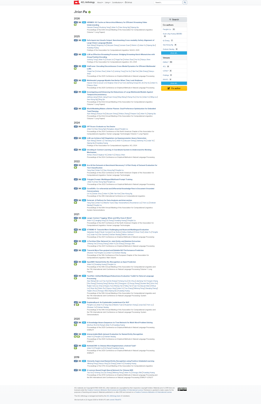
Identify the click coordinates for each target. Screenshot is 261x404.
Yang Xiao (91, 170)
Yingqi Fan (119, 59)
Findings (166, 75)
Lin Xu (89, 194)
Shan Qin (93, 288)
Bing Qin (102, 99)
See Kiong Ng (168, 45)
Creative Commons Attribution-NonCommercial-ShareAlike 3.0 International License (115, 390)
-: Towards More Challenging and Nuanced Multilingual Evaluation (118, 230)
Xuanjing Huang (93, 48)
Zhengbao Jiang (112, 129)
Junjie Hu (93, 234)
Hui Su (137, 59)
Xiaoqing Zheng (151, 288)
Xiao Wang (91, 281)
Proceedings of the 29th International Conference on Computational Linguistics (116, 196)
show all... (174, 53)
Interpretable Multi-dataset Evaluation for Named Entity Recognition (115, 334)
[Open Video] (75, 168)
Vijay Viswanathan (121, 203)
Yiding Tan (128, 286)
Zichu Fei (153, 283)
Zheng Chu (131, 97)
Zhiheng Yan (91, 244)
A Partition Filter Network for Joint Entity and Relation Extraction (113, 241)
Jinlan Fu (114, 27)
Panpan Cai (134, 114)
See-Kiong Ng (124, 27)
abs (84, 22)
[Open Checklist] (75, 25)
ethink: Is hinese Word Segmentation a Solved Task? (111, 346)
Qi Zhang (110, 220)
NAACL (165, 79)
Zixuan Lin (110, 59)
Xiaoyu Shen (145, 59)
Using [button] (107, 2)
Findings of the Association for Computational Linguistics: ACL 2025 (112, 62)
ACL (164, 66)
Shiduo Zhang (124, 114)
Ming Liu (154, 97)
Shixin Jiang (102, 97)
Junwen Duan (125, 45)
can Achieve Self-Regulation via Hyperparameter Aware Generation (116, 138)
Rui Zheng (91, 283)
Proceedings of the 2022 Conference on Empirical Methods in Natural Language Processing (121, 184)
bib (80, 22)
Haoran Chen (92, 83)
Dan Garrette (103, 234)
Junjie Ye (150, 141)
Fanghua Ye (102, 155)
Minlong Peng (139, 288)
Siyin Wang (91, 45)
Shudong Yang (104, 27)
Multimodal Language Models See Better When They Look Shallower (115, 80)
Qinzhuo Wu (112, 283)
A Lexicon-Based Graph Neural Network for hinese (110, 370)
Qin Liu (98, 281)
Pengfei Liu (124, 129)
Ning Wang (122, 97)
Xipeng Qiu (135, 27)
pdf (76, 22)
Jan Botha (117, 232)
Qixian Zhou (97, 194)
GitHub (129, 2)
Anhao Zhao (128, 59)
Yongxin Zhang (152, 281)
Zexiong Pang (102, 283)
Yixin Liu (146, 203)
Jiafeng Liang (92, 97)
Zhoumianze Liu (135, 203)
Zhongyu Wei (130, 244)
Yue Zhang (129, 288)
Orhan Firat (139, 232)
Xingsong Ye (101, 45)
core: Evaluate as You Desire (101, 126)
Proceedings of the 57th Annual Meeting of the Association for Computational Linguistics (120, 366)
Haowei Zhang (92, 27)
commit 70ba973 (115, 400)
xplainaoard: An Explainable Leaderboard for (108, 302)
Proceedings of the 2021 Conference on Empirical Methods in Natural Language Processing (120, 237)
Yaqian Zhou (91, 291)
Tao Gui (105, 281)
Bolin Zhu (101, 288)
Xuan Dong (112, 97)
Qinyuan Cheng (112, 45)
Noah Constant (106, 232)
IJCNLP (166, 71)
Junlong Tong (92, 59)
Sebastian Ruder (93, 232)
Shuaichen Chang (130, 305)
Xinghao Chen (112, 83)
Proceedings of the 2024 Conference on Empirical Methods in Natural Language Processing (121, 157)
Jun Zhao (99, 286)
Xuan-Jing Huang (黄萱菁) (172, 34)
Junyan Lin (102, 83)
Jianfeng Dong (132, 83)
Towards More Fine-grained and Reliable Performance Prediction (115, 250)
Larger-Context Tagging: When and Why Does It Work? (109, 218)
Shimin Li (134, 45)
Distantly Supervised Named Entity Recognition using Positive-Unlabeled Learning (120, 361)
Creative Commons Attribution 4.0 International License (153, 392)
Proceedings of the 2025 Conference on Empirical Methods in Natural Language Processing (120, 76)
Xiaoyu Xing (111, 288)
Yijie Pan (135, 71)
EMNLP (166, 62)
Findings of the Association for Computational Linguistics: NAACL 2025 (113, 50)
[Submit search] (185, 2)
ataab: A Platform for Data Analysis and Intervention (109, 200)
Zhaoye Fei (101, 114)
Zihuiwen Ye (91, 253)
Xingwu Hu (108, 286)
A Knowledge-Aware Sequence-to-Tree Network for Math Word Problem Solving (120, 322)
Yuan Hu (136, 286)
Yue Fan (122, 83)
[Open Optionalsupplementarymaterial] (75, 337)
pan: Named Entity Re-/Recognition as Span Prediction (111, 262)
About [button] (99, 2)
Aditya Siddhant (128, 232)
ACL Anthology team (113, 396)
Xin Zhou (131, 281)
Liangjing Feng (100, 220)
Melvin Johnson (128, 234)
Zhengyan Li (123, 283)
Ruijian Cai (91, 286)
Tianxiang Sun (109, 141)
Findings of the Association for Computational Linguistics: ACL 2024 (112, 145)
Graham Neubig (115, 234)
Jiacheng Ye (140, 281)
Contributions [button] (117, 2)
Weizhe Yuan (108, 203)
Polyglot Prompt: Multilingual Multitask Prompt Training (109, 179)
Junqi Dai (142, 305)
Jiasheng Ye (141, 141)
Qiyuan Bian (145, 286)
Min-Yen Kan (115, 194)
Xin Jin (141, 83)
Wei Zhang (144, 71)
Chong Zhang (103, 244)
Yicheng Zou (122, 281)
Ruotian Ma (144, 283)
